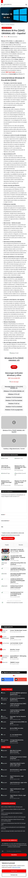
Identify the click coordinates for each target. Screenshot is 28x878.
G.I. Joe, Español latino (16, 734)
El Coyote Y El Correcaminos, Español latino (17, 699)
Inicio (3, 24)
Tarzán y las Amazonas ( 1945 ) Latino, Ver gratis (18, 704)
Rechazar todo (14, 874)
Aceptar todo (14, 871)
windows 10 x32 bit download (14, 397)
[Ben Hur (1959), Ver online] (5, 730)
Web (2, 526)
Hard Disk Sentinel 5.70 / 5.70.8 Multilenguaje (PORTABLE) (16, 594)
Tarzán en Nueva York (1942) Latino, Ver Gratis (17, 710)
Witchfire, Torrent (15, 649)
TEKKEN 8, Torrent (14, 662)
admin (2, 806)
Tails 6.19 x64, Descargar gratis (5, 466)
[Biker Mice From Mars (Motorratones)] (5, 752)
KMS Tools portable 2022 (14, 378)
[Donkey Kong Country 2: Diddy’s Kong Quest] (5, 588)
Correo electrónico (5, 520)
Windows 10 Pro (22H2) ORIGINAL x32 (14, 391)
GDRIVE (14, 367)
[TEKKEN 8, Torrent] (5, 664)
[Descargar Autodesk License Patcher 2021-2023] (5, 575)
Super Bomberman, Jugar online (18, 782)
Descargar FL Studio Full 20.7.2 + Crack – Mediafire (17, 550)
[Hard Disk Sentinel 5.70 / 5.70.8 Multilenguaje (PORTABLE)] (5, 594)
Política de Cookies (16, 867)
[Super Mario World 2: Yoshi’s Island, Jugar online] (5, 765)
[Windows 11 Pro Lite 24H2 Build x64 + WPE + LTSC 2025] (21, 461)
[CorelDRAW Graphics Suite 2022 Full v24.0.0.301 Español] (5, 570)
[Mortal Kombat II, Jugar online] (5, 771)
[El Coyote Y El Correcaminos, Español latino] (5, 700)
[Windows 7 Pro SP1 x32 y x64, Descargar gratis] (21, 476)
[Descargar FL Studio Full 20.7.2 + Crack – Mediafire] (5, 551)
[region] (14, 869)
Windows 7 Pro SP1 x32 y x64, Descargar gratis (20, 482)
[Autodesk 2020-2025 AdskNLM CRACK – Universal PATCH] (5, 558)
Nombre (3, 514)
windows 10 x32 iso (14, 403)
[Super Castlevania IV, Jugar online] (5, 791)
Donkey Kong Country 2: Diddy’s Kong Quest (16, 586)
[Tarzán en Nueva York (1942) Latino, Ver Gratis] (5, 712)
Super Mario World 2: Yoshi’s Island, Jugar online (17, 764)
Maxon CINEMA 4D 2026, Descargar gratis (13, 806)
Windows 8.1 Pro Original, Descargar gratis (6, 482)
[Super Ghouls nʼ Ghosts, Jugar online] (5, 797)
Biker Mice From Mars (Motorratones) (15, 751)
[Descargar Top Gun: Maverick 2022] (5, 718)
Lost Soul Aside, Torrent (16, 643)
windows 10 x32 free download (14, 400)
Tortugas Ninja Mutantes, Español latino (17, 740)
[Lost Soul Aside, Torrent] (5, 645)
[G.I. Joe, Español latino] (5, 736)
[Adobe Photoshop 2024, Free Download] (5, 564)
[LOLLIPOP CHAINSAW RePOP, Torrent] (5, 638)
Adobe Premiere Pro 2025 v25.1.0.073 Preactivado (15, 817)
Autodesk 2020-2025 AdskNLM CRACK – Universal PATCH (17, 557)
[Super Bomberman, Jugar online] (5, 784)
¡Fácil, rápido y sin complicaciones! (14, 600)
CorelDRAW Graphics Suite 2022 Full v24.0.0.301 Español (18, 569)
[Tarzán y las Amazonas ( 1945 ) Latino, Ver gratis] (5, 705)
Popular (7, 544)
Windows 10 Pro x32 (14, 394)
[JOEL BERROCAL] (8, 4)
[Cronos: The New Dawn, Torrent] (5, 632)
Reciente (21, 544)
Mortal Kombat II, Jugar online (18, 769)
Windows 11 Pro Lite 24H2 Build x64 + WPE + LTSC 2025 (20, 467)
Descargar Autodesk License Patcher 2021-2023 (18, 574)
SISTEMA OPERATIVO (10, 24)
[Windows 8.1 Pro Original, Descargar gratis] (7, 476)
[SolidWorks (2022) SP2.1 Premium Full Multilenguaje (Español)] (5, 580)
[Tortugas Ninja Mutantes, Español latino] (5, 741)
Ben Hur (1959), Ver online (16, 728)
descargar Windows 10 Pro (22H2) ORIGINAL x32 (14, 387)
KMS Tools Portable (10, 72)
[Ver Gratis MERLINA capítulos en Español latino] (5, 694)
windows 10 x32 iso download (14, 406)
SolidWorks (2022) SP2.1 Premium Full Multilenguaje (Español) (17, 580)
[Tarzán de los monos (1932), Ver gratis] (5, 724)
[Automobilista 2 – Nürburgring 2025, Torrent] (5, 658)
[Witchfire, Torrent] (5, 651)
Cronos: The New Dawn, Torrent (18, 630)
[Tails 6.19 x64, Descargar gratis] (7, 461)
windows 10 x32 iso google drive (14, 409)
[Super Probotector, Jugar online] (5, 778)
